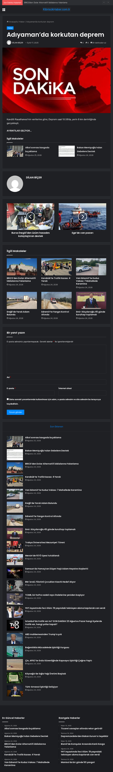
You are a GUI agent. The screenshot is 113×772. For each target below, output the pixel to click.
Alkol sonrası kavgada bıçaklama (43, 437)
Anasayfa (13, 21)
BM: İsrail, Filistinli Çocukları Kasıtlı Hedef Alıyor (50, 581)
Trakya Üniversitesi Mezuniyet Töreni (45, 542)
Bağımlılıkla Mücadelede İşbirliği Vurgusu (47, 647)
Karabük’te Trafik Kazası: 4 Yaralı (55, 279)
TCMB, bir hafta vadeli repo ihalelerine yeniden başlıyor (55, 594)
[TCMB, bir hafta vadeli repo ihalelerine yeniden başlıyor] (15, 599)
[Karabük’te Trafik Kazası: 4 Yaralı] (56, 266)
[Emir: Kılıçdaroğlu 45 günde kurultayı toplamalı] (91, 300)
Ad (9, 377)
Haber (22, 21)
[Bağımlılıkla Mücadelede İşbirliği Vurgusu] (15, 651)
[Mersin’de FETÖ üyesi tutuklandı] (15, 559)
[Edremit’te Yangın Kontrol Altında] (56, 300)
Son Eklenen (56, 426)
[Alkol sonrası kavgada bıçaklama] (15, 151)
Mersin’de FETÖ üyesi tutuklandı (42, 555)
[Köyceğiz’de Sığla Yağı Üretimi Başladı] (15, 677)
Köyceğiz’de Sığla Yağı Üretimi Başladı (45, 673)
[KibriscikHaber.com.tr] (56, 9)
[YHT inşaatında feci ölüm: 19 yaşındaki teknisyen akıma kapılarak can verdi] (15, 612)
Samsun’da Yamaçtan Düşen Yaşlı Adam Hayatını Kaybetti (56, 568)
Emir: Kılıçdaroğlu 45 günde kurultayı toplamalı (90, 313)
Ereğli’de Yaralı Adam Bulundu (18, 313)
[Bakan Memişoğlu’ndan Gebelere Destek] (67, 151)
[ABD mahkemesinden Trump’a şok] (15, 638)
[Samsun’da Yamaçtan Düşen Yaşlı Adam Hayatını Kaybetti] (15, 572)
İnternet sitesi (65, 388)
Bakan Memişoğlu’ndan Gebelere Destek (47, 450)
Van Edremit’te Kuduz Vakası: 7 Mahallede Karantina (87, 281)
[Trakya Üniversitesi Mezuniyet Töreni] (15, 546)
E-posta (11, 388)
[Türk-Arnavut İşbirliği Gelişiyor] (15, 690)
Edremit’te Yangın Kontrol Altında (55, 313)
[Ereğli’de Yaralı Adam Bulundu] (22, 300)
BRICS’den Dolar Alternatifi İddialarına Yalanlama (45, 2)
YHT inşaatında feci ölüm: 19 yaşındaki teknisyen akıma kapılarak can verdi (65, 608)
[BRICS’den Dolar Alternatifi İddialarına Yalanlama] (22, 266)
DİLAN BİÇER (17, 43)
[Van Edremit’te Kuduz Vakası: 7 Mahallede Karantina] (91, 266)
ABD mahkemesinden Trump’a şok (43, 634)
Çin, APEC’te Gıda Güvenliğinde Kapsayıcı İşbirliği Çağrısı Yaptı (58, 660)
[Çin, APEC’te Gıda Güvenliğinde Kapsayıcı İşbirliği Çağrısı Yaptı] (15, 664)
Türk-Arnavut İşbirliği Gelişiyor (41, 686)
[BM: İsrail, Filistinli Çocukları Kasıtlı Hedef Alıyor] (15, 585)
